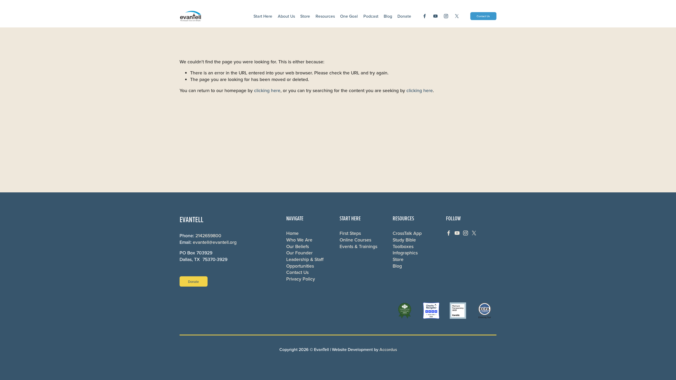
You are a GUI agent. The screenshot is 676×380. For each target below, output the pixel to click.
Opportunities (300, 266)
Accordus (388, 349)
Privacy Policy (300, 279)
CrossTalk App (407, 233)
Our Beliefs (297, 246)
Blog (388, 16)
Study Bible (404, 240)
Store (305, 16)
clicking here (267, 90)
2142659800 (208, 235)
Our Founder (299, 253)
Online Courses (355, 240)
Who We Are (299, 240)
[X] (456, 16)
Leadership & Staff (304, 259)
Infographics (405, 253)
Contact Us (483, 16)
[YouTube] (435, 16)
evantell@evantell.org (215, 242)
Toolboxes (403, 246)
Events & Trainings (358, 246)
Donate (193, 281)
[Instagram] (446, 16)
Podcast (370, 16)
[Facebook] (424, 16)
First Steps (350, 233)
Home (292, 233)
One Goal (349, 16)
